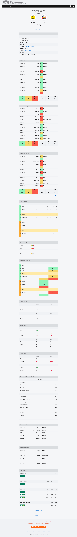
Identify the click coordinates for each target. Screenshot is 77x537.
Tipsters (15, 6)
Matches (5, 6)
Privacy (28, 531)
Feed (28, 6)
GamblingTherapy (39, 523)
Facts (44, 6)
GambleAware (30, 523)
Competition (22, 6)
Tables (33, 6)
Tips (10, 6)
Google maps (28, 50)
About (39, 531)
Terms (34, 531)
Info (49, 531)
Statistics (39, 6)
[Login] (73, 6)
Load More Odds (38, 510)
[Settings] (70, 6)
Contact (44, 531)
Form (49, 6)
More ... (56, 147)
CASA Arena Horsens (29, 46)
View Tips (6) (38, 29)
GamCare (47, 523)
